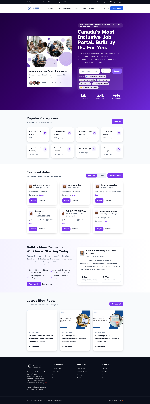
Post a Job (117, 8)
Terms (104, 375)
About (84, 8)
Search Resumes (83, 372)
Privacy (105, 378)
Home (50, 8)
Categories (67, 8)
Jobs (58, 8)
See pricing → (48, 284)
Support (120, 2)
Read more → (35, 347)
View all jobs (115, 175)
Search (117, 71)
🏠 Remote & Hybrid (87, 80)
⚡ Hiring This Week (100, 84)
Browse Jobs (56, 369)
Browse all (116, 304)
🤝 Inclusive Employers (88, 87)
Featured (91, 175)
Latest (101, 175)
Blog (76, 8)
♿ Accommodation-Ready (95, 76)
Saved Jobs (56, 372)
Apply (33, 200)
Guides (79, 378)
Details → (43, 200)
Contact (92, 8)
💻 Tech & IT (85, 84)
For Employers (102, 2)
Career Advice (57, 378)
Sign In (106, 8)
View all (117, 121)
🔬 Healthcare (103, 80)
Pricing (112, 2)
